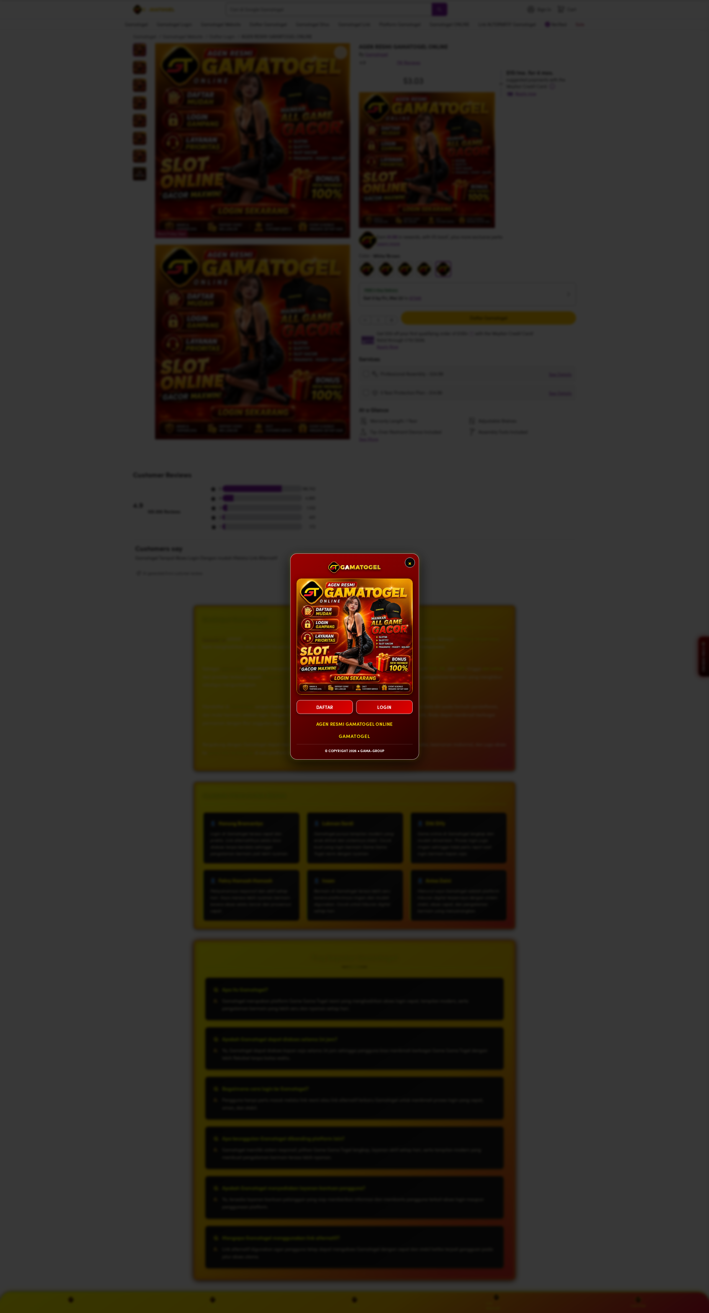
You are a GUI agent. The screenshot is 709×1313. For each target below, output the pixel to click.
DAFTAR (324, 707)
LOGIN (384, 707)
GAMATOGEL (354, 736)
